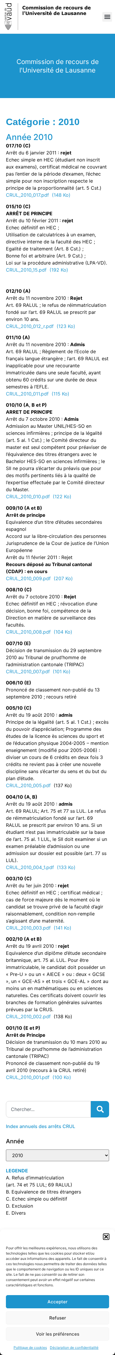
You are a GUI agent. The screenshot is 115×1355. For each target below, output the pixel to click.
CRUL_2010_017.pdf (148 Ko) (38, 195)
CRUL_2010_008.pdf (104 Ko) (39, 632)
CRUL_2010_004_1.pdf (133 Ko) (40, 867)
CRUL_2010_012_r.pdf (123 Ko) (40, 326)
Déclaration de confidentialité (74, 1347)
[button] (106, 1237)
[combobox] (48, 1109)
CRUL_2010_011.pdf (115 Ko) (37, 394)
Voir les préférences (57, 1334)
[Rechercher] (100, 1109)
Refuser (57, 1318)
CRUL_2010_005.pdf (28, 785)
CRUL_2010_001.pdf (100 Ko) (38, 1077)
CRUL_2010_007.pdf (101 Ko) (38, 671)
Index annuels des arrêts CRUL (40, 1126)
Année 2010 (29, 137)
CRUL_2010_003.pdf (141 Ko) (38, 928)
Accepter (57, 1301)
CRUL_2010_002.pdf (28, 1016)
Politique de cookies (30, 1347)
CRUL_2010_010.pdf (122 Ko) (38, 496)
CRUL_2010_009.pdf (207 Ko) (39, 578)
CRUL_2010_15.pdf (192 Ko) (37, 270)
